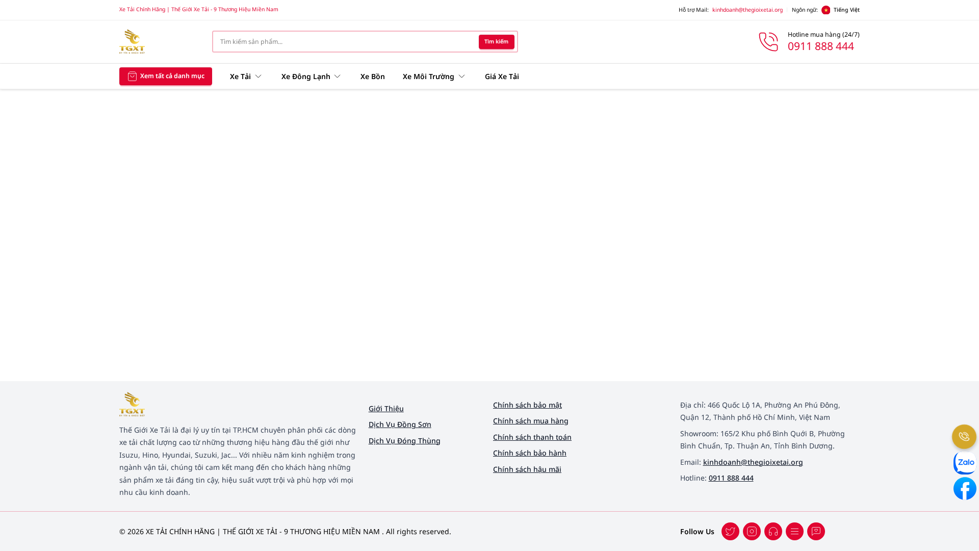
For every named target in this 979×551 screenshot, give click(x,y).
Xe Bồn (372, 76)
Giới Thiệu (386, 408)
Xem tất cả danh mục (172, 75)
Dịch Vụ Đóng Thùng (405, 440)
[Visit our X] (752, 531)
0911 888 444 (731, 478)
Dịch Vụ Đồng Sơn (400, 424)
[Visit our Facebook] (730, 531)
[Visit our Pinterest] (816, 531)
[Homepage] (158, 41)
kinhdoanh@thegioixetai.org (747, 9)
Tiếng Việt (847, 9)
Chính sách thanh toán (532, 437)
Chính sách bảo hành (529, 453)
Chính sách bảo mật (527, 405)
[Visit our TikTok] (773, 531)
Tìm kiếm (496, 41)
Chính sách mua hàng (531, 420)
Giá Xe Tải (502, 76)
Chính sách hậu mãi (527, 469)
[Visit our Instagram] (795, 531)
